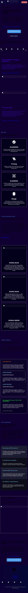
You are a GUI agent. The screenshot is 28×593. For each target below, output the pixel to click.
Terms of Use (15, 578)
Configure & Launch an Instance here (11, 26)
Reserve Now (5, 237)
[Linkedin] (14, 569)
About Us (15, 576)
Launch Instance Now (14, 556)
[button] (2, 2)
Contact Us (15, 575)
